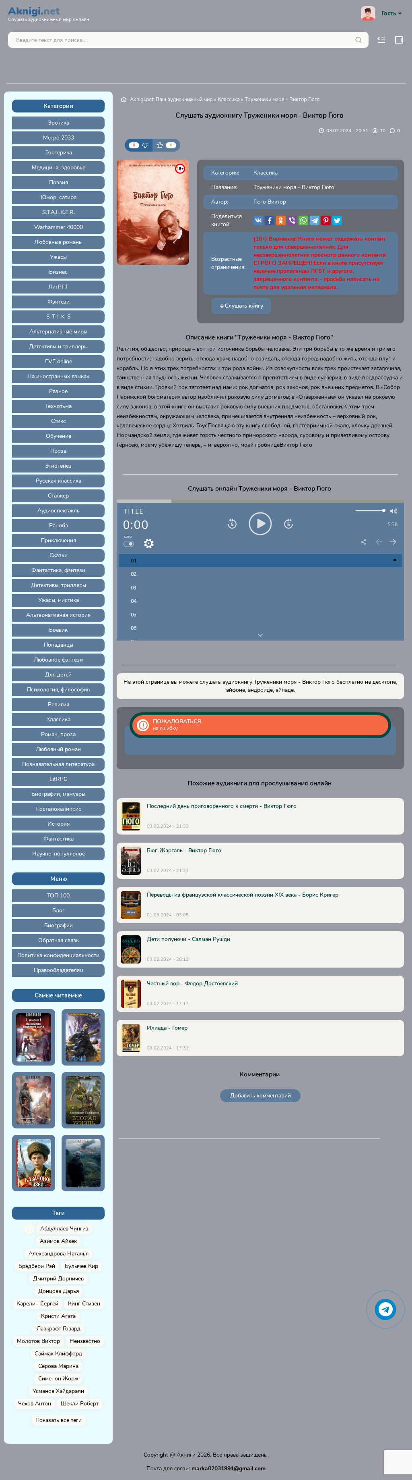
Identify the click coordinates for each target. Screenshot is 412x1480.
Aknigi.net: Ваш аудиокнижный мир (171, 99)
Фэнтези (58, 302)
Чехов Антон (34, 1403)
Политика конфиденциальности (58, 955)
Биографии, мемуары (58, 794)
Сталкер (58, 496)
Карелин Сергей (37, 1303)
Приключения (58, 540)
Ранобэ (58, 525)
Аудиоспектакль (58, 510)
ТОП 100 (58, 895)
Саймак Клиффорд (58, 1353)
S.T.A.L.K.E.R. (58, 212)
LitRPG (58, 779)
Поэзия (58, 182)
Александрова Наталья (59, 1253)
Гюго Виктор (269, 202)
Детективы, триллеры (58, 585)
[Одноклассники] (281, 220)
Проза (58, 451)
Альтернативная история (58, 615)
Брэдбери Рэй (37, 1266)
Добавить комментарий (260, 1095)
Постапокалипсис (58, 809)
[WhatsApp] (303, 220)
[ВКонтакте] (258, 220)
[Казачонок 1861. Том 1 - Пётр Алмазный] (33, 1163)
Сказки (58, 555)
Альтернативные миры (58, 331)
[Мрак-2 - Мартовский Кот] (83, 1163)
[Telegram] (314, 220)
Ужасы (58, 257)
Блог (58, 910)
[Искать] (358, 40)
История (58, 824)
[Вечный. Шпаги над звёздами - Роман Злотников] (33, 1100)
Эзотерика (58, 152)
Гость (388, 13)
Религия (58, 704)
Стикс (58, 421)
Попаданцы (58, 645)
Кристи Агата (58, 1316)
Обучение (58, 436)
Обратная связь (58, 940)
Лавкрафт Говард (58, 1328)
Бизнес (58, 272)
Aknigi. (48, 13)
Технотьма (58, 406)
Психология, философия (58, 689)
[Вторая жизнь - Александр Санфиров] (83, 1100)
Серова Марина (58, 1366)
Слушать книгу (244, 306)
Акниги (186, 1455)
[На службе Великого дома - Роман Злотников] (33, 1037)
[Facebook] (269, 220)
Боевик (58, 630)
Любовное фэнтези (58, 660)
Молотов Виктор (38, 1341)
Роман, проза (58, 734)
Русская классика (58, 481)
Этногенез (58, 466)
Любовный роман (58, 749)
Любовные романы (58, 242)
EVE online (58, 361)
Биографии (58, 925)
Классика (58, 719)
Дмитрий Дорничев (58, 1278)
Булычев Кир (81, 1266)
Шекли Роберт (80, 1403)
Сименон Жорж (58, 1378)
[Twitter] (337, 220)
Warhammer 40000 (58, 227)
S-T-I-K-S (58, 317)
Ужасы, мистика (58, 600)
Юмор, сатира (58, 197)
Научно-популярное (58, 854)
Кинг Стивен (84, 1303)
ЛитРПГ (58, 287)
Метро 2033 (58, 138)
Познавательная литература (58, 764)
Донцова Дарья (58, 1291)
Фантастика (58, 839)
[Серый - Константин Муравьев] (83, 1037)
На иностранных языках (58, 376)
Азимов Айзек (58, 1241)
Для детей (58, 675)
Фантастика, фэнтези (58, 570)
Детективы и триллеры (58, 346)
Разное (58, 391)
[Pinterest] (326, 220)
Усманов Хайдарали (58, 1391)
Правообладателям (58, 970)
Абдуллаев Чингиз (64, 1228)
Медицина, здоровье (58, 167)
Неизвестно (85, 1341)
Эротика (58, 123)
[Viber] (292, 220)
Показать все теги (58, 1420)
